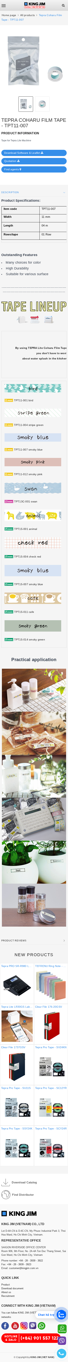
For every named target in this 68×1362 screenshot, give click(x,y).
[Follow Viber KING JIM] (32, 1326)
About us (6, 1292)
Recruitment (8, 1296)
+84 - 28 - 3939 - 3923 (19, 1264)
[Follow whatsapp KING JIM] (41, 1326)
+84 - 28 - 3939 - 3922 (31, 1260)
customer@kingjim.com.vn (23, 1268)
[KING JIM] (34, 5)
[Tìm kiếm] (63, 5)
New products (34, 954)
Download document (12, 1288)
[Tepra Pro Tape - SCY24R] (34, 1064)
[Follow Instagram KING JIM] (24, 1326)
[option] (34, 61)
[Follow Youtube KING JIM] (15, 1326)
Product (5, 1284)
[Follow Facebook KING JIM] (5, 1326)
